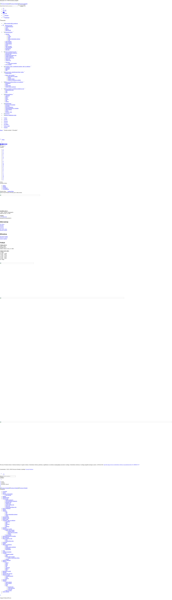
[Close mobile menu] (0, 486)
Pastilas (4, 543)
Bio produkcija (14, 23)
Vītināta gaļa (8, 60)
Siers (6, 92)
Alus (9, 35)
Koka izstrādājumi (9, 107)
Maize (6, 84)
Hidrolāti (4, 572)
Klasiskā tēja (8, 48)
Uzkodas (4, 553)
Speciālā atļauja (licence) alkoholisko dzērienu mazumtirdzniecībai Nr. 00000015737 (121, 464)
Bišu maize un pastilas (12, 76)
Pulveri (6, 99)
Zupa (8, 113)
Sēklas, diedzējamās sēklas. (14, 557)
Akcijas (5, 119)
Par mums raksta (3, 229)
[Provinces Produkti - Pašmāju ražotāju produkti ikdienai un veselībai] (13, 3)
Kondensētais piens (9, 90)
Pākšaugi (7, 526)
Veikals (5, 117)
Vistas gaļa (7, 59)
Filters (3, 139)
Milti (6, 70)
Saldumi (7, 559)
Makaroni (7, 68)
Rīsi (6, 525)
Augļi (6, 27)
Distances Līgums (4, 237)
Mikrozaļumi (8, 30)
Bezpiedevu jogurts (7, 571)
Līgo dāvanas (8, 495)
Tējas (6, 585)
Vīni (9, 40)
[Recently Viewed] (4, 474)
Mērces (6, 96)
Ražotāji (6, 127)
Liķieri (9, 36)
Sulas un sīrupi (8, 46)
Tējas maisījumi (8, 47)
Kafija (6, 45)
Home (1, 130)
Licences (2, 227)
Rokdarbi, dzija (8, 112)
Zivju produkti (8, 64)
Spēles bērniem (8, 109)
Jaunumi (6, 122)
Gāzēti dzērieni (8, 43)
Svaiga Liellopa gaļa (9, 57)
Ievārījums (5, 542)
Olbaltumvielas (6, 497)
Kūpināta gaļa (8, 54)
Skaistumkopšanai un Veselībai (11, 108)
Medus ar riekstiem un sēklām (14, 80)
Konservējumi (8, 73)
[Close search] (1, 480)
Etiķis (6, 564)
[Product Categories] (4, 11)
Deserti (4, 509)
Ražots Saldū (13, 115)
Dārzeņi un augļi (8, 25)
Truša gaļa (7, 62)
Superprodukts (6, 516)
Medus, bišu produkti (9, 75)
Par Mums (6, 124)
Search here (2, 6)
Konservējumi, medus (19, 72)
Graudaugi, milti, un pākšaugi (24, 66)
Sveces (6, 110)
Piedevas (11, 94)
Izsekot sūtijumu (3, 238)
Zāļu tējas (7, 49)
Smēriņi (7, 101)
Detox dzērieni (8, 42)
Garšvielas (7, 95)
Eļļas (6, 570)
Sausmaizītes (8, 85)
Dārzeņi (7, 29)
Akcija (4, 185)
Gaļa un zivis (13, 51)
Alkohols (7, 34)
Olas (6, 91)
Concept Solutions (29, 469)
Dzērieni (10, 32)
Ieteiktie (4, 186)
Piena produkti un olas (19, 88)
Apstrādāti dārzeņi (9, 26)
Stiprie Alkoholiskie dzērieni (14, 39)
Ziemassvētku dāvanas (7, 573)
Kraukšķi (5, 527)
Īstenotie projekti (3, 230)
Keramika (7, 106)
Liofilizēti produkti (9, 554)
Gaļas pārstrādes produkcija (11, 53)
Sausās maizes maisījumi (10, 86)
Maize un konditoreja (18, 82)
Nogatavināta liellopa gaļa (10, 55)
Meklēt (21, 6)
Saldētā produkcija (9, 56)
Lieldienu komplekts (7, 551)
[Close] (5, 146)
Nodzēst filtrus (11, 191)
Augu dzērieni (8, 41)
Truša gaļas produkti (12, 63)
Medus (9, 77)
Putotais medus (11, 78)
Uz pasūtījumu (6, 189)
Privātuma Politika (4, 236)
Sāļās (6, 555)
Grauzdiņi (5, 491)
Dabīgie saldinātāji (7, 560)
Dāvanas (6, 121)
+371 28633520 (3, 216)
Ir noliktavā (5, 187)
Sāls (6, 100)
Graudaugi (7, 67)
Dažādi (9, 103)
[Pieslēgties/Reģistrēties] (3, 9)
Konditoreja (7, 83)
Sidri (9, 37)
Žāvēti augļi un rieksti (10, 556)
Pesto (6, 98)
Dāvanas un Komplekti (10, 104)
